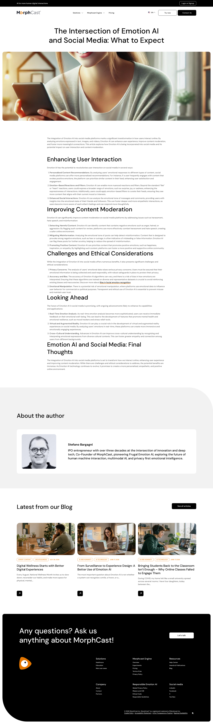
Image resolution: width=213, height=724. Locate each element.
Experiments (137, 665)
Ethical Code (137, 694)
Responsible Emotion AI (145, 684)
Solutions (76, 13)
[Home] (29, 13)
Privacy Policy (137, 674)
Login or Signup (188, 3)
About (98, 688)
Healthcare (100, 662)
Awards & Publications (177, 665)
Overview (136, 662)
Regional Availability (181, 713)
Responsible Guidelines (141, 697)
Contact (99, 691)
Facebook (172, 691)
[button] (167, 13)
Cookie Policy (129, 713)
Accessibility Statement (143, 713)
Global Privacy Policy (140, 688)
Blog (170, 668)
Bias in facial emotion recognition (115, 282)
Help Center (173, 662)
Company (101, 684)
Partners (99, 694)
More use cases (101, 668)
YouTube (172, 697)
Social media (176, 684)
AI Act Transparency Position (162, 713)
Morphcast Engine (94, 13)
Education (99, 665)
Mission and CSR (138, 691)
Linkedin (172, 688)
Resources (174, 658)
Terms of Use (137, 671)
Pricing (111, 13)
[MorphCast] (25, 663)
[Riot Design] (193, 713)
